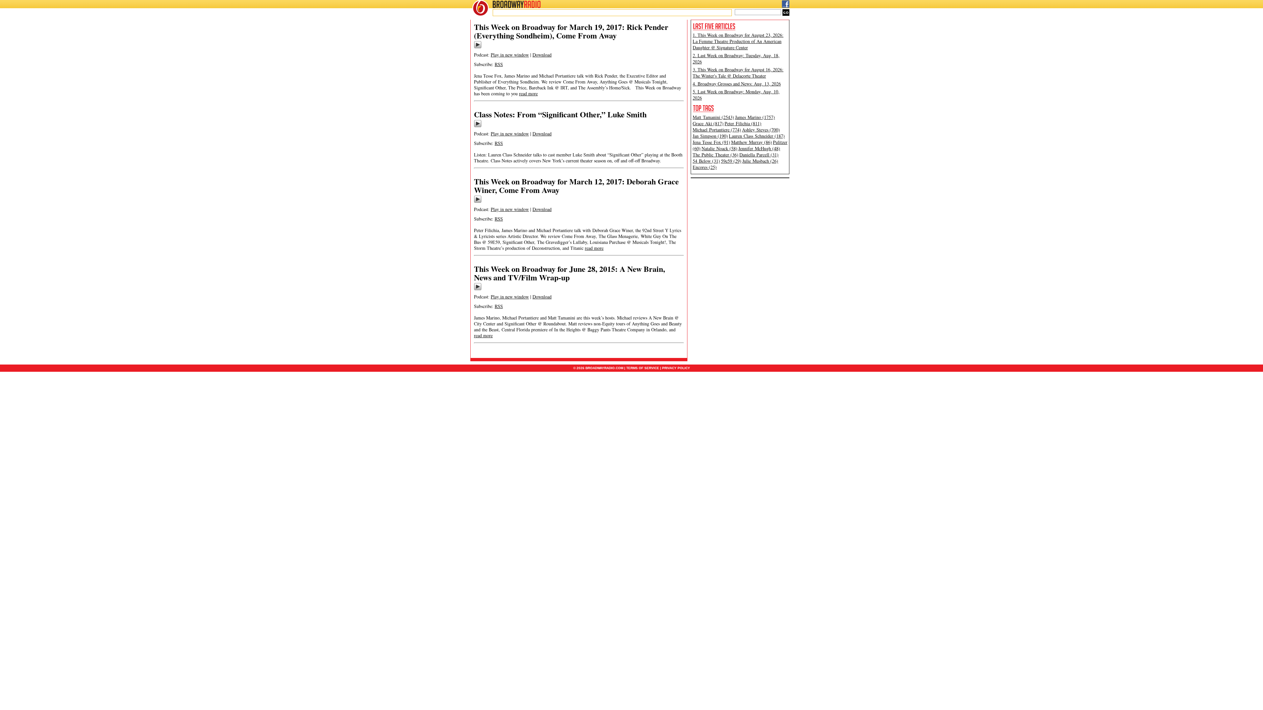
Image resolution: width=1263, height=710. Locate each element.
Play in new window (510, 55)
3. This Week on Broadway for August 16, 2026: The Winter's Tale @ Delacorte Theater (738, 72)
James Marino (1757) (755, 117)
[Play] (478, 47)
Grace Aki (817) (708, 123)
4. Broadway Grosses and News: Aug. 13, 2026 (737, 84)
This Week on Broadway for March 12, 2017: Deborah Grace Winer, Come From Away (576, 186)
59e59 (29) (731, 161)
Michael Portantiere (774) (717, 130)
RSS (499, 64)
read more (528, 93)
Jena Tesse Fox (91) (711, 142)
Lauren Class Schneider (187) (757, 136)
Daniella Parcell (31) (759, 155)
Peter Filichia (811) (743, 123)
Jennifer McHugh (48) (759, 148)
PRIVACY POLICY (676, 368)
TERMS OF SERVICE (642, 368)
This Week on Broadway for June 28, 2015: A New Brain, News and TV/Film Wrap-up (569, 273)
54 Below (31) (706, 161)
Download (542, 55)
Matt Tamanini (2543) (713, 117)
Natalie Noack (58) (719, 148)
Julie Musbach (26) (760, 161)
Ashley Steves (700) (761, 130)
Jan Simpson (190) (710, 136)
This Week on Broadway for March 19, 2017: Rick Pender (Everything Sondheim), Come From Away (571, 31)
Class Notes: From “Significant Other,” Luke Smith (560, 114)
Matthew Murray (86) (751, 142)
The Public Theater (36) (715, 155)
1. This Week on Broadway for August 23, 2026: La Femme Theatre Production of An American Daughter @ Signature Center (738, 41)
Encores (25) (705, 167)
